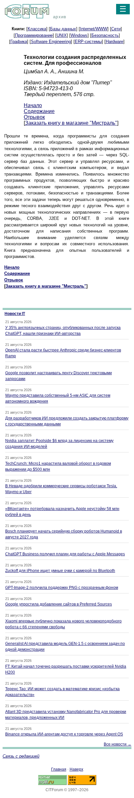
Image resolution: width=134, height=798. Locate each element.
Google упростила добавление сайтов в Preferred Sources (58, 604)
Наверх (76, 769)
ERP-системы (88, 41)
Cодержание (39, 111)
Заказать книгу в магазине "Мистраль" (71, 123)
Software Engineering (51, 41)
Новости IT (15, 313)
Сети (116, 28)
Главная (58, 769)
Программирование (34, 35)
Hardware (114, 41)
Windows (79, 35)
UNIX (62, 35)
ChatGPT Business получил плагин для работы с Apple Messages (65, 554)
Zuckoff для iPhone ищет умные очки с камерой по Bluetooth (60, 570)
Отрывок (34, 117)
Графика (18, 41)
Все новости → (117, 744)
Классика (37, 28)
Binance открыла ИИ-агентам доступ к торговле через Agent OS (64, 734)
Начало (33, 105)
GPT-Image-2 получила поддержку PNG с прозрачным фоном (61, 587)
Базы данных (63, 28)
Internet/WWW (93, 28)
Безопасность (105, 35)
